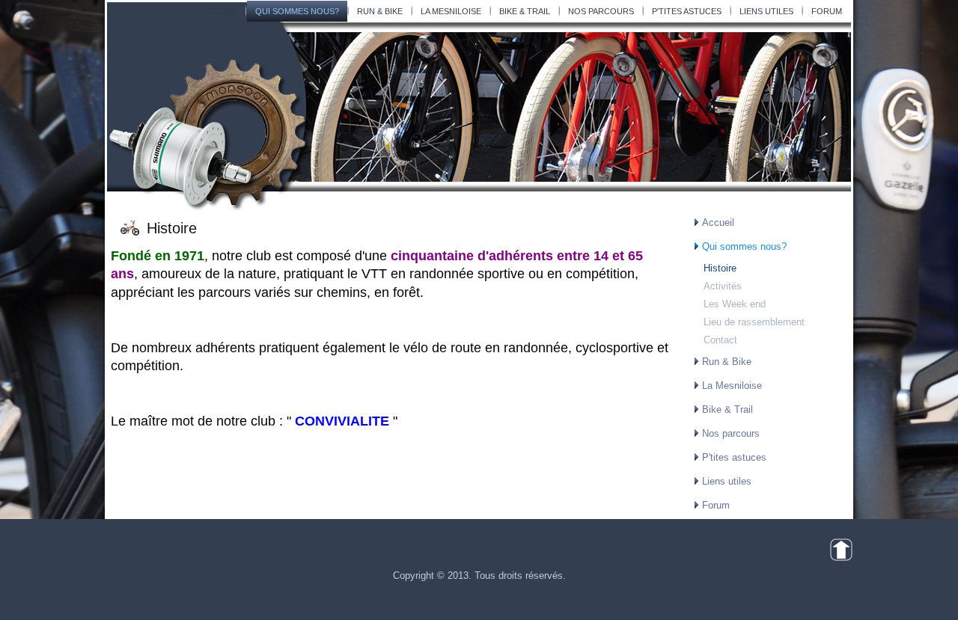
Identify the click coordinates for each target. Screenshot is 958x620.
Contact (720, 340)
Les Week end (735, 304)
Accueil (219, 11)
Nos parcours (601, 11)
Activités (723, 286)
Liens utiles (766, 11)
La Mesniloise (451, 11)
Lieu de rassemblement (754, 322)
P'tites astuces (686, 11)
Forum (826, 11)
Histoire (720, 268)
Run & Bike (380, 11)
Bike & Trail (524, 11)
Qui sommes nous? (297, 11)
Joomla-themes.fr (501, 593)
